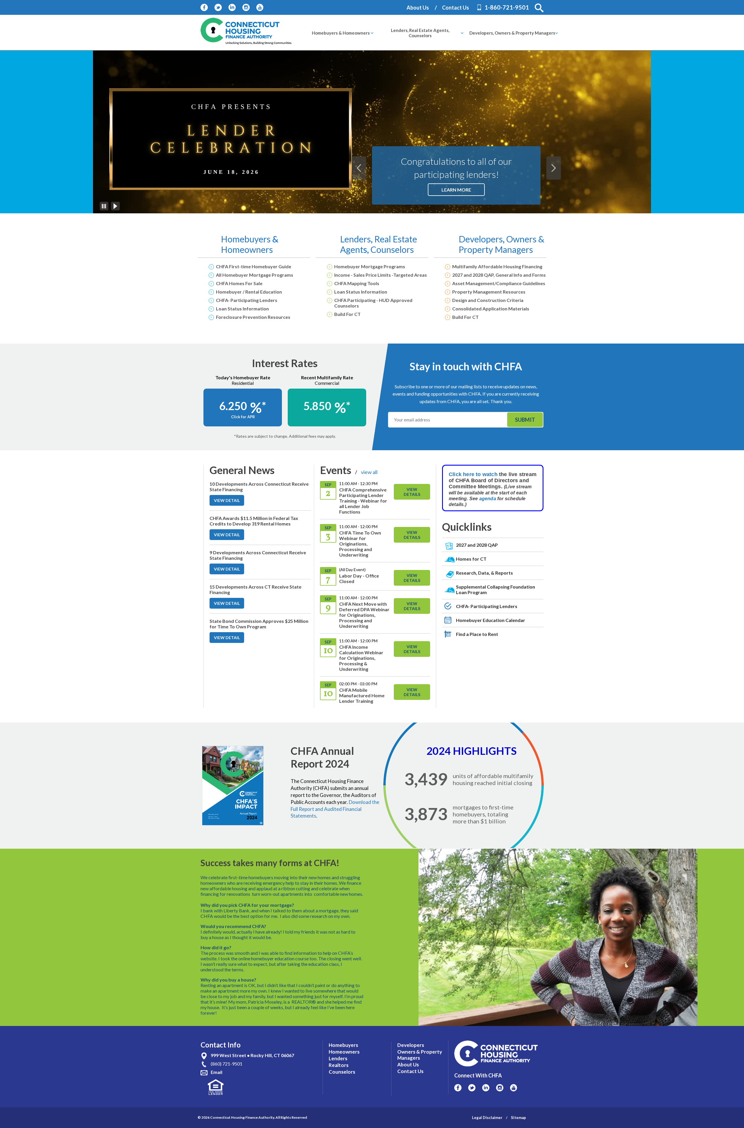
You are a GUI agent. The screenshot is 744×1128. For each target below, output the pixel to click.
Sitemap (518, 1117)
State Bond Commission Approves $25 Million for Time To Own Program (259, 623)
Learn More (463, 191)
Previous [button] (359, 168)
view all (369, 472)
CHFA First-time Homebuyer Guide (253, 266)
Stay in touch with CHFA (465, 366)
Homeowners (247, 249)
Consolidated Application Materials (490, 308)
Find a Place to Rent (477, 634)
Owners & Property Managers (501, 244)
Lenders (355, 239)
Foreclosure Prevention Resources (253, 317)
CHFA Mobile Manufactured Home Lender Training (361, 695)
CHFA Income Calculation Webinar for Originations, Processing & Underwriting (361, 658)
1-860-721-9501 (506, 7)
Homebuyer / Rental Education (249, 291)
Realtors (338, 1065)
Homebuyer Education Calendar (490, 620)
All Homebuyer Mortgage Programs (254, 275)
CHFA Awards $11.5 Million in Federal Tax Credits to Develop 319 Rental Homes (254, 520)
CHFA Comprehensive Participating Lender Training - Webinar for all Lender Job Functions (363, 500)
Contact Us (455, 7)
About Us (418, 7)
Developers (481, 239)
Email (216, 1072)
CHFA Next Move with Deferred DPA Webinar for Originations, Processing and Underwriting (364, 615)
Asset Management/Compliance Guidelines (498, 283)
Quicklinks (467, 526)
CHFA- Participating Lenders (246, 300)
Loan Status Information (242, 308)
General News (242, 470)
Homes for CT (471, 559)
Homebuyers (246, 239)
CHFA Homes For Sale (239, 283)
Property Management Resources (488, 291)
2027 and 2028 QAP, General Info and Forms (499, 275)
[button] (539, 7)
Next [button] (553, 168)
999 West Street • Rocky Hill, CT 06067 (252, 1055)
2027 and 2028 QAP (477, 545)
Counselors (392, 249)
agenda (488, 498)
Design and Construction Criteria (487, 300)
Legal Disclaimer (487, 1117)
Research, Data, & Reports (484, 572)
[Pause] (104, 206)
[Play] (115, 206)
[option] (372, 132)
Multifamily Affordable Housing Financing (497, 266)
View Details (412, 492)
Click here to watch (473, 474)
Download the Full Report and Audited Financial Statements (335, 809)
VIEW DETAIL (229, 502)
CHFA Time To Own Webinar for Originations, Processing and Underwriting (360, 543)
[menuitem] (340, 33)
